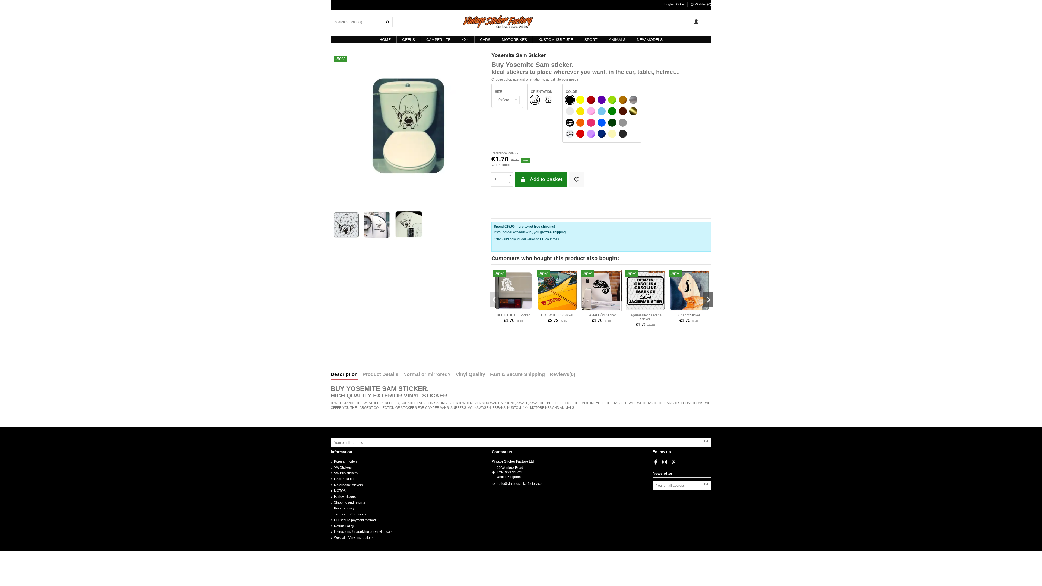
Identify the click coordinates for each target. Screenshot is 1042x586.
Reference (499, 153)
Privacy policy (344, 508)
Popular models (345, 461)
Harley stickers (345, 497)
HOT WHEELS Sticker (557, 315)
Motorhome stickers (348, 485)
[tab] (562, 375)
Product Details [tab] (380, 374)
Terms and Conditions (350, 514)
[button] (495, 299)
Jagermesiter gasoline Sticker (645, 317)
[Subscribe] (706, 440)
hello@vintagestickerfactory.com (520, 484)
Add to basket (546, 179)
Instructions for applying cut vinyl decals (363, 532)
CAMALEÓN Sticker (601, 315)
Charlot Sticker (689, 315)
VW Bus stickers (346, 473)
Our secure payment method (355, 520)
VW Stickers (343, 467)
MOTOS (340, 491)
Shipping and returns (349, 502)
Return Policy (344, 526)
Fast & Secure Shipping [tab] (517, 374)
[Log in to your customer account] (696, 22)
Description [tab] (344, 374)
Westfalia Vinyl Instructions (353, 538)
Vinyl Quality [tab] (470, 374)
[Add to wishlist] (576, 179)
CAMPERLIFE (344, 479)
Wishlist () (702, 4)
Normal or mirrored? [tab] (427, 374)
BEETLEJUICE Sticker (513, 315)
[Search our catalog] (388, 22)
